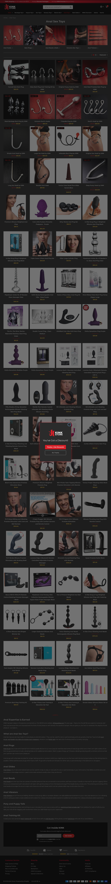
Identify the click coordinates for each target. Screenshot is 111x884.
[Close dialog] (69, 424)
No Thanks (55, 453)
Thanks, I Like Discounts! (55, 447)
